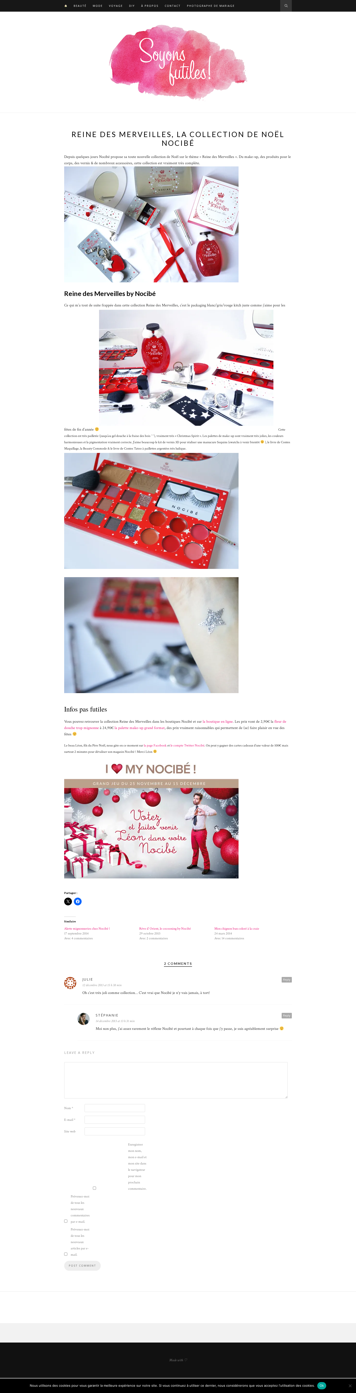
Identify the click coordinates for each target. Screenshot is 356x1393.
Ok (322, 1385)
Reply (286, 979)
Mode (98, 6)
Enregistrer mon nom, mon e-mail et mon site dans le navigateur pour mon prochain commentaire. (137, 1166)
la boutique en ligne (218, 721)
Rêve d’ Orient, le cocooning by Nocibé (165, 928)
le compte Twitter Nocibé (187, 745)
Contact (173, 6)
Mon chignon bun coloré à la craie (236, 928)
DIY (132, 6)
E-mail (69, 1120)
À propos (149, 6)
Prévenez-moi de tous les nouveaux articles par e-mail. (80, 1242)
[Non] (350, 1385)
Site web (70, 1131)
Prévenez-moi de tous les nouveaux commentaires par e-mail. (80, 1209)
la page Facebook (155, 745)
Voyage (116, 6)
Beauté (80, 6)
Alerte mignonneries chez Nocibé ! (87, 928)
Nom (68, 1108)
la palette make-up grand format (140, 727)
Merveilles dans (147, 721)
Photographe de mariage (211, 6)
